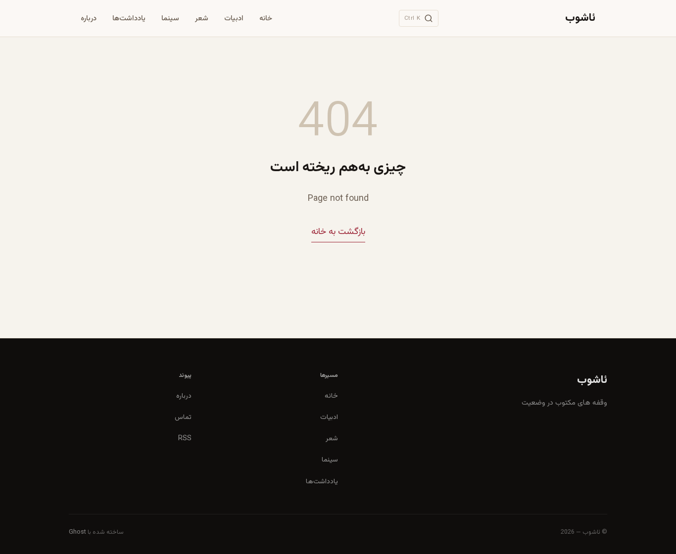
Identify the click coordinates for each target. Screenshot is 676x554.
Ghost (77, 532)
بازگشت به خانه (338, 232)
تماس (183, 417)
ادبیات (233, 18)
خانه (265, 18)
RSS (185, 438)
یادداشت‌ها (128, 18)
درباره (89, 18)
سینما (170, 18)
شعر (201, 18)
